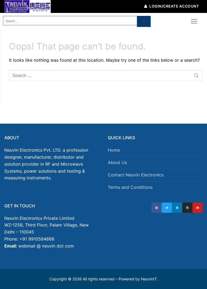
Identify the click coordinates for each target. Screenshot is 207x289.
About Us (117, 162)
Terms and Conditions (130, 187)
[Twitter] (167, 208)
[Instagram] (187, 208)
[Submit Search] (144, 21)
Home (114, 150)
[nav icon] (194, 21)
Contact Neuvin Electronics (136, 174)
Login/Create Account (174, 6)
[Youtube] (197, 208)
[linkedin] (177, 208)
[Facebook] (156, 208)
